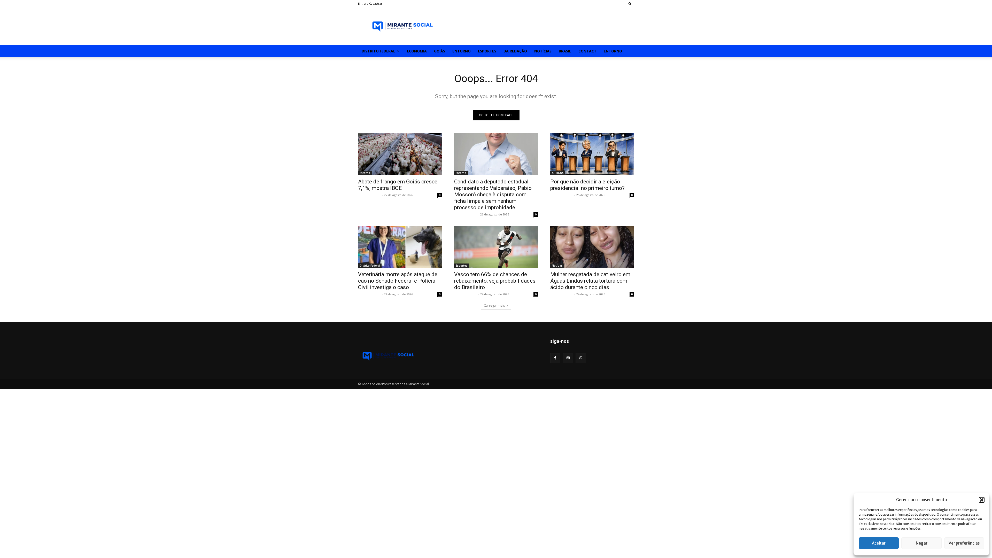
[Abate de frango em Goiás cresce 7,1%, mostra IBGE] (400, 154)
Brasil (565, 51)
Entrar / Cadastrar (370, 3)
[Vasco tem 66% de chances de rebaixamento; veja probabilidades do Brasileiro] (496, 247)
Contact (587, 51)
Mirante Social (369, 195)
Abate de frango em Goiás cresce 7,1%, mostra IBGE (397, 185)
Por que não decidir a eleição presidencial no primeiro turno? (587, 185)
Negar (921, 543)
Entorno (461, 51)
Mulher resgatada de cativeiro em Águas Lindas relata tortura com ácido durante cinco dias (590, 280)
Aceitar (879, 543)
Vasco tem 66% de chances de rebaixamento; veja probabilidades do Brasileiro (495, 280)
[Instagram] (568, 358)
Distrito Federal (378, 51)
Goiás (439, 51)
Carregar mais (494, 305)
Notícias (543, 51)
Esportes (487, 51)
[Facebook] (555, 358)
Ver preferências (964, 543)
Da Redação (515, 51)
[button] (981, 499)
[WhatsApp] (581, 358)
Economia (417, 51)
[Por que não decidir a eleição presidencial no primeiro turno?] (592, 154)
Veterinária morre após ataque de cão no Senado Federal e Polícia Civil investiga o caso (397, 280)
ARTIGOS (558, 173)
